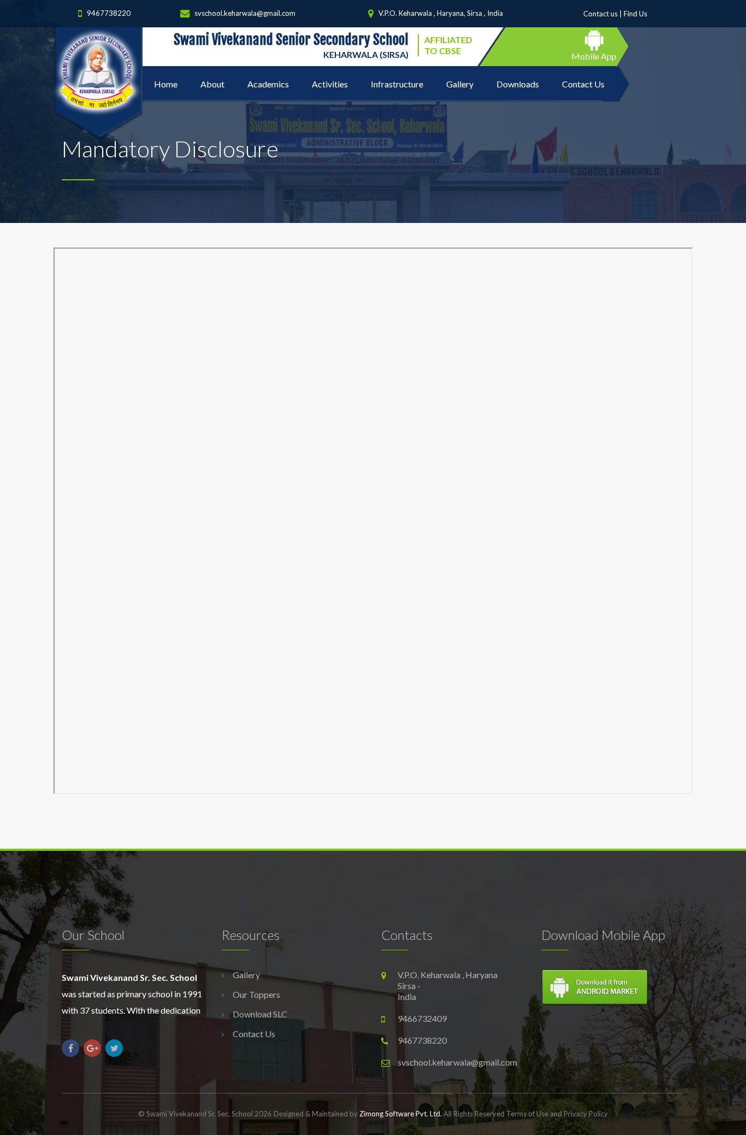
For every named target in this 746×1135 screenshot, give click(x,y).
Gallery (459, 84)
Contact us (600, 13)
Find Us (635, 13)
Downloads (517, 84)
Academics (268, 84)
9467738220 (109, 13)
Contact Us (583, 84)
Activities (330, 84)
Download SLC (260, 1014)
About (212, 84)
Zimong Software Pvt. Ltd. (400, 1113)
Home (165, 84)
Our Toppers (256, 994)
